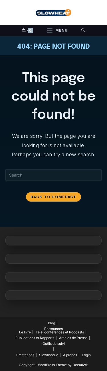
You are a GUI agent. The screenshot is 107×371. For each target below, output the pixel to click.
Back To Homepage (53, 196)
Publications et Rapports (34, 338)
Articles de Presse (73, 338)
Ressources (53, 329)
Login (86, 355)
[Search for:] (83, 30)
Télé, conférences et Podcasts (60, 332)
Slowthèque (48, 355)
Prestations (25, 355)
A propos (70, 355)
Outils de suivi (54, 343)
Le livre (25, 332)
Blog (51, 323)
